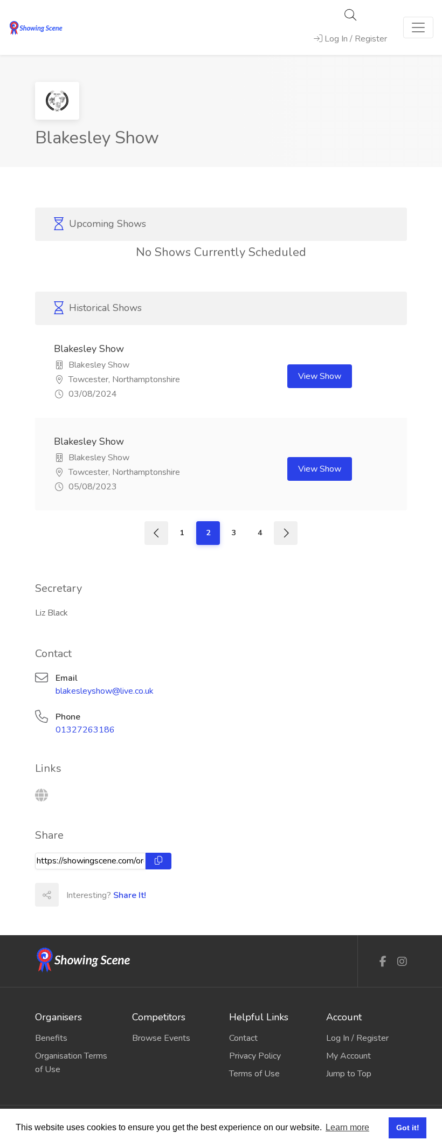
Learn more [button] (347, 1127)
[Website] (41, 795)
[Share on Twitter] (94, 895)
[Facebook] (383, 962)
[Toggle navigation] (418, 27)
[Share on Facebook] (70, 895)
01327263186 (85, 730)
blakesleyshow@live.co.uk (105, 691)
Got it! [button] (407, 1127)
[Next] (286, 533)
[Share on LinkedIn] (117, 895)
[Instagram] (402, 962)
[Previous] (156, 533)
